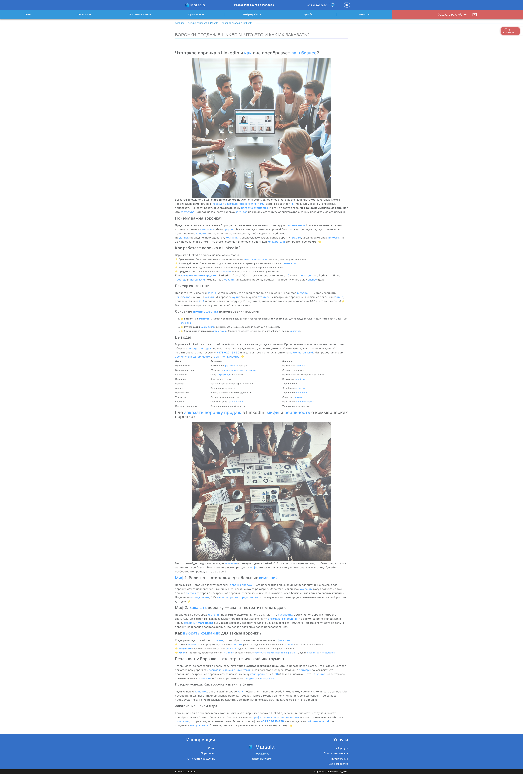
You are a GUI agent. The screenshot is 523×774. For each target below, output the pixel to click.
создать (229, 279)
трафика (300, 365)
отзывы (192, 644)
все (177, 356)
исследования (199, 597)
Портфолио (84, 14)
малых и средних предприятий (237, 597)
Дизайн (308, 14)
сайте (293, 352)
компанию (210, 633)
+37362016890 (317, 5)
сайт (310, 721)
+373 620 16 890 (228, 352)
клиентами (225, 271)
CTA (202, 301)
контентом (290, 263)
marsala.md (305, 352)
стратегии (264, 297)
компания (236, 644)
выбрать (191, 633)
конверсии (302, 392)
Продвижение (196, 14)
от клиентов (236, 401)
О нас (28, 14)
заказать (187, 275)
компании (232, 237)
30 (276, 674)
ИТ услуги (342, 748)
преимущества (205, 311)
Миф (179, 577)
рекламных (231, 365)
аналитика (313, 652)
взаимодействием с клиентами (229, 670)
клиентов (241, 212)
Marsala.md (197, 279)
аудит (236, 297)
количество (182, 297)
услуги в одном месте (195, 356)
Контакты (364, 14)
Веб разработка (252, 14)
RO (347, 5)
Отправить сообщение (201, 758)
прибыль (334, 237)
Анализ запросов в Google (203, 23)
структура (187, 212)
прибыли (300, 379)
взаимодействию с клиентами (244, 203)
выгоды (191, 593)
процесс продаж (200, 348)
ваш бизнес (304, 52)
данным (184, 237)
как (248, 52)
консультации (199, 725)
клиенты (201, 233)
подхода (251, 678)
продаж (229, 229)
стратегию (182, 721)
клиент (211, 293)
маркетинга (207, 327)
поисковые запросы (255, 259)
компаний (268, 577)
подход (217, 203)
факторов (284, 640)
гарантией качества (226, 356)
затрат (298, 397)
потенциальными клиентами (240, 370)
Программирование (140, 14)
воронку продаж (205, 275)
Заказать (198, 607)
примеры (305, 670)
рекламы (293, 652)
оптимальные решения (283, 618)
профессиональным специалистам (276, 717)
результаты (232, 648)
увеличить (207, 229)
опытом (306, 275)
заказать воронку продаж (212, 412)
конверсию (257, 674)
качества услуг (305, 401)
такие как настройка (275, 652)
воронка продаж (241, 584)
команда (180, 279)
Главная (180, 23)
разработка (285, 614)
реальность (297, 412)
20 (288, 275)
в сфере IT (304, 293)
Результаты (185, 648)
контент (338, 297)
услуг (241, 691)
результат (318, 674)
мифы (273, 412)
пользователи (296, 225)
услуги (209, 297)
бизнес (312, 279)
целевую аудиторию (254, 207)
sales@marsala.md (261, 759)
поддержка (328, 652)
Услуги (182, 652)
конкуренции (276, 241)
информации (224, 374)
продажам (267, 678)
